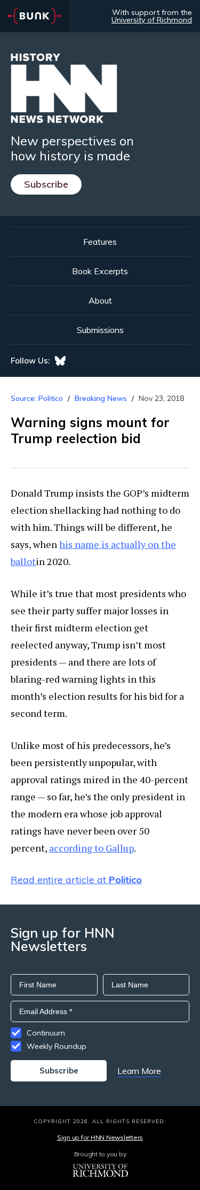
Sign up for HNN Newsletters (100, 1137)
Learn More (139, 1070)
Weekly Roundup (56, 1046)
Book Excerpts (100, 271)
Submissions (100, 329)
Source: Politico (37, 398)
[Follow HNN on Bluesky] (60, 361)
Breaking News (101, 398)
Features (100, 241)
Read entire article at (76, 880)
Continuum (46, 1033)
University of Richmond (151, 20)
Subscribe (46, 184)
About (100, 300)
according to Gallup (91, 847)
